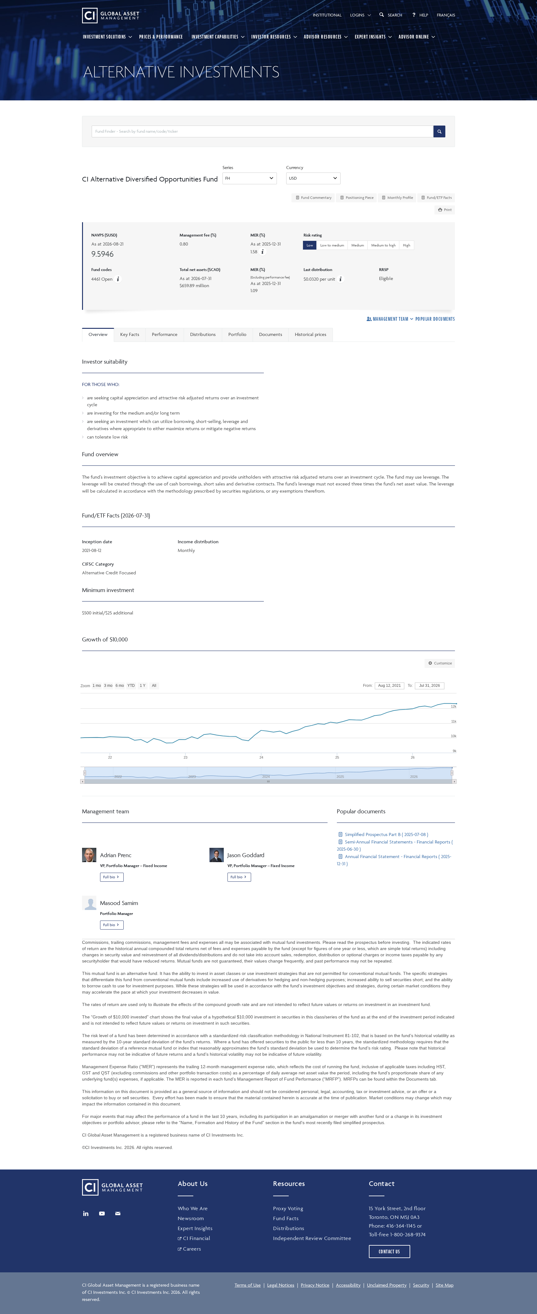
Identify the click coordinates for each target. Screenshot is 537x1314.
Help (424, 14)
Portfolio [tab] (237, 334)
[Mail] (117, 1213)
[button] (263, 252)
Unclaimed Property (386, 1285)
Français (446, 14)
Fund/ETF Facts (439, 197)
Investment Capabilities (215, 36)
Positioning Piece (359, 197)
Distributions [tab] (203, 334)
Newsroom (191, 1218)
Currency (294, 167)
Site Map (444, 1285)
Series (228, 167)
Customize (442, 663)
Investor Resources (271, 36)
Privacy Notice (315, 1285)
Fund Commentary (316, 197)
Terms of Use (248, 1285)
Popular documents (435, 319)
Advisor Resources (323, 36)
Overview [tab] (98, 334)
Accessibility (348, 1285)
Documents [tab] (270, 334)
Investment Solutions (104, 36)
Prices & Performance (161, 36)
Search (395, 14)
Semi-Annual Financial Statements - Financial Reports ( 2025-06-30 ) (395, 845)
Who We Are (193, 1208)
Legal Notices (280, 1285)
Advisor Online (414, 36)
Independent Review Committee (312, 1238)
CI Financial (196, 1238)
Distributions (289, 1228)
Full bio (109, 877)
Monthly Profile (400, 197)
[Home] (110, 15)
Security (421, 1285)
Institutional (327, 14)
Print (447, 209)
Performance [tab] (164, 334)
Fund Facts (286, 1218)
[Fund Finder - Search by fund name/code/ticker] (439, 131)
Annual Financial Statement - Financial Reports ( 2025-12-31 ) (394, 859)
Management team (390, 319)
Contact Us (389, 1251)
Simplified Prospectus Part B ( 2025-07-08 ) (386, 834)
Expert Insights (370, 36)
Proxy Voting (288, 1208)
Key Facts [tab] (129, 334)
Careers (192, 1249)
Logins (357, 14)
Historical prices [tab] (310, 334)
